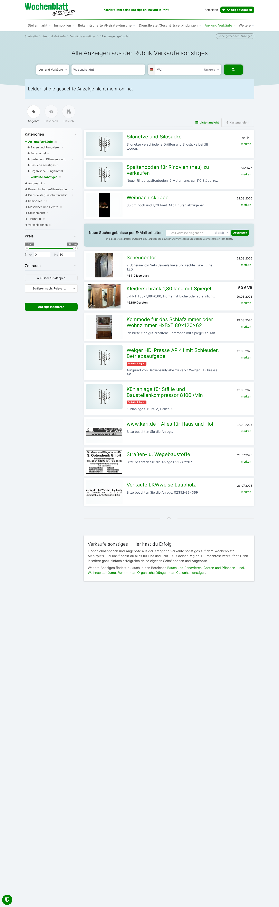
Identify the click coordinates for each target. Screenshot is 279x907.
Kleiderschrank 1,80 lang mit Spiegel (169, 289)
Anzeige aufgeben (239, 9)
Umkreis (209, 69)
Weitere (245, 25)
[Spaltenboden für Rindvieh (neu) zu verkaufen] (104, 174)
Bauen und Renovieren (184, 568)
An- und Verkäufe (218, 25)
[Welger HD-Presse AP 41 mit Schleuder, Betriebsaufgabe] (104, 357)
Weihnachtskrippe (148, 197)
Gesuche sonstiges (190, 573)
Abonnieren (240, 232)
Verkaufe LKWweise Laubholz (161, 485)
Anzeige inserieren (51, 306)
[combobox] (108, 70)
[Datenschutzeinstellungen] (7, 900)
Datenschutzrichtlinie (135, 239)
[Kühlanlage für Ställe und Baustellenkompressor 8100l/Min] (104, 396)
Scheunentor (141, 257)
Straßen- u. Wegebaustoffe (158, 454)
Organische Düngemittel (155, 573)
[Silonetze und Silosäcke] (104, 144)
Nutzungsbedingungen (159, 239)
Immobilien (62, 25)
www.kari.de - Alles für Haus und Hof (170, 424)
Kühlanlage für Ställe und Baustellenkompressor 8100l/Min (165, 392)
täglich (219, 232)
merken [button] (246, 144)
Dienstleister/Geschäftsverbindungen (168, 25)
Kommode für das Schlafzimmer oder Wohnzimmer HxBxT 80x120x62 (170, 322)
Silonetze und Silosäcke (154, 137)
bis (56, 254)
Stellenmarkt (37, 25)
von (30, 254)
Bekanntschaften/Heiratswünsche (105, 25)
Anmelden (211, 9)
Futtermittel (126, 573)
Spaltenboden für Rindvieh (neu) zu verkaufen (168, 170)
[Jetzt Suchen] (233, 70)
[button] (169, 517)
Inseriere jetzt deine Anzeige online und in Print (136, 9)
